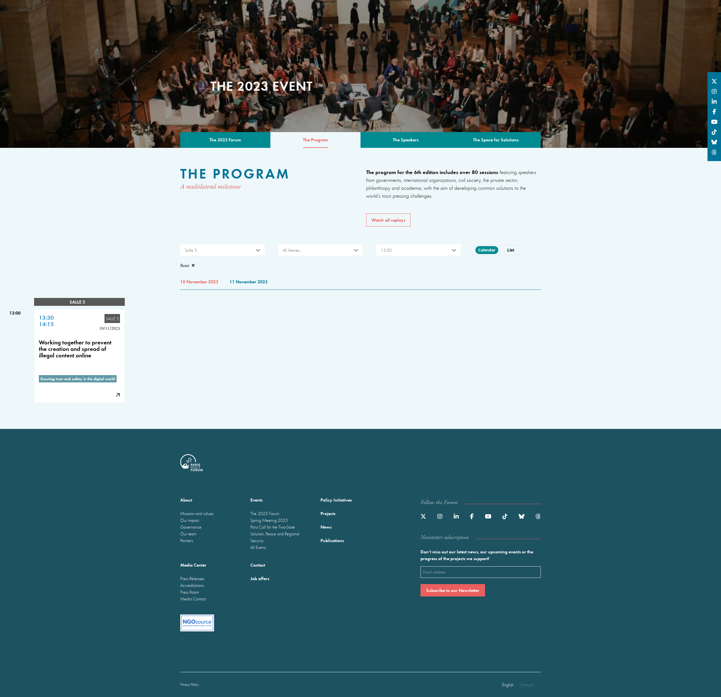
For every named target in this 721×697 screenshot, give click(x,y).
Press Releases (192, 578)
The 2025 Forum (264, 513)
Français (527, 684)
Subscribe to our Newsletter (452, 590)
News (326, 527)
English (507, 684)
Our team (188, 533)
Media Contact (193, 599)
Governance (190, 527)
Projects (328, 513)
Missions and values (196, 513)
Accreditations (192, 585)
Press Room (189, 592)
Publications (332, 540)
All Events (258, 547)
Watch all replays (388, 220)
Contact (257, 565)
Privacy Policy (189, 684)
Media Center (193, 565)
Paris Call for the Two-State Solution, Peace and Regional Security (274, 533)
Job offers (259, 578)
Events (256, 500)
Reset (184, 266)
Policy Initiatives (336, 500)
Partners (186, 540)
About (186, 500)
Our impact (189, 520)
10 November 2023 (199, 281)
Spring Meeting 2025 (269, 520)
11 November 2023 (249, 281)
